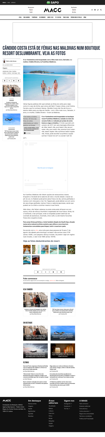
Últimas (26, 362)
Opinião (74, 9)
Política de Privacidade (86, 419)
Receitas (74, 12)
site (37, 230)
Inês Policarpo (28, 379)
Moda (50, 418)
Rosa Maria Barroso (12, 110)
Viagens (31, 9)
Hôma (85, 17)
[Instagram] (92, 9)
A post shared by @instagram (45, 189)
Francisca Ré (12, 138)
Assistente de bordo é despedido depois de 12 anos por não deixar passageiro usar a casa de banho (35, 354)
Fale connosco (83, 404)
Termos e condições (85, 416)
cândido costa (6, 71)
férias (10, 71)
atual (20, 17)
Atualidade (11, 127)
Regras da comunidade (86, 414)
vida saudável (26, 17)
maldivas (9, 73)
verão (19, 73)
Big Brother (74, 7)
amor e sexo (50, 17)
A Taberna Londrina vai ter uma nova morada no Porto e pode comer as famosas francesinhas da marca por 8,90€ (62, 383)
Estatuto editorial (84, 406)
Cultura (51, 411)
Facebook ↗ (67, 406)
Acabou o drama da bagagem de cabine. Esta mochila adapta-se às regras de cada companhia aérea (11, 105)
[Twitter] (97, 9)
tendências (34, 17)
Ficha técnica (83, 409)
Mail (9, 2)
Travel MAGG (66, 17)
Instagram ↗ (68, 404)
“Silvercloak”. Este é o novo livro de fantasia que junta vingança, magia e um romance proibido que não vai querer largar (35, 375)
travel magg (14, 73)
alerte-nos (52, 280)
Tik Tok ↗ (67, 409)
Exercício (51, 413)
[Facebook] (95, 9)
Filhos (50, 416)
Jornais (13, 2)
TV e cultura (58, 17)
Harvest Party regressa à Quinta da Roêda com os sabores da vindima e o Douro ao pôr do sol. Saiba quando (35, 367)
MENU (4, 2)
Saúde (31, 12)
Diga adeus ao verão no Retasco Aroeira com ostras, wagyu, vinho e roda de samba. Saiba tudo (62, 367)
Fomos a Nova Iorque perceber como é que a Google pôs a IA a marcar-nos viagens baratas (63, 354)
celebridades (42, 17)
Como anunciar (84, 411)
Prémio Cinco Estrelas (76, 17)
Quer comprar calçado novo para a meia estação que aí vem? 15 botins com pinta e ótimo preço (35, 383)
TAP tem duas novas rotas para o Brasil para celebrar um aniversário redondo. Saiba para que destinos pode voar (11, 133)
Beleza (51, 408)
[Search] (100, 9)
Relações (51, 421)
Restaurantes (31, 7)
